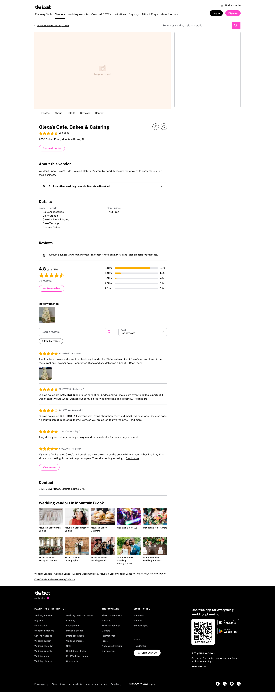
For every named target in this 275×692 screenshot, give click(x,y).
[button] (142, 332)
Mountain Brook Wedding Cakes (53, 25)
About (58, 113)
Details (71, 113)
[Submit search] (236, 25)
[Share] (156, 126)
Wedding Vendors (43, 574)
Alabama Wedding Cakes (85, 574)
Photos (45, 113)
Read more (135, 363)
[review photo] (47, 315)
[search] (109, 332)
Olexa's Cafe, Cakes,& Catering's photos (54, 579)
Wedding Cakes (62, 574)
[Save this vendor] (164, 126)
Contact (99, 113)
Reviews (85, 113)
